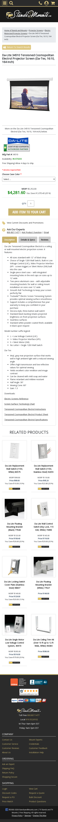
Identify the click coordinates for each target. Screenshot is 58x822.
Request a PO (8, 797)
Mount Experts (35, 739)
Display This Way (39, 815)
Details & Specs (28, 239)
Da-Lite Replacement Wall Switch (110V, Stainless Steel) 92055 (43, 468)
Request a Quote (36, 793)
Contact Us (7, 739)
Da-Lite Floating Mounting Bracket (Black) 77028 (14, 526)
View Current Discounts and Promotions (25, 222)
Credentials (34, 744)
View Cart (33, 788)
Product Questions (37, 801)
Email (46, 232)
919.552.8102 (32, 719)
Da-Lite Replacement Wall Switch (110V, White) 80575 (14, 468)
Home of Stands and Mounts (15, 30)
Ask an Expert (8, 764)
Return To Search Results (18, 47)
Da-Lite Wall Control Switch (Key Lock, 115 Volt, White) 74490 (43, 526)
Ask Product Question (32, 232)
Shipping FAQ (8, 768)
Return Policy (8, 772)
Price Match (7, 801)
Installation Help (36, 752)
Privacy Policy (17, 815)
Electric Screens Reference (16, 398)
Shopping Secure (9, 776)
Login (4, 788)
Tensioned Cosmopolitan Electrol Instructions (25, 409)
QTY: (24, 203)
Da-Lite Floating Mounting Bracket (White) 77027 (43, 584)
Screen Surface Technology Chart (19, 404)
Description (9, 239)
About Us (6, 752)
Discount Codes (9, 793)
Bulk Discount (35, 797)
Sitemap (27, 815)
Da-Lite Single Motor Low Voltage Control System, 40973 (14, 642)
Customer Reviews (10, 748)
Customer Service (10, 744)
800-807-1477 (13, 232)
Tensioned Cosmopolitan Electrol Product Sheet (26, 414)
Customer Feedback (38, 748)
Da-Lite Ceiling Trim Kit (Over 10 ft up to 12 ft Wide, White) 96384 (43, 642)
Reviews (44, 239)
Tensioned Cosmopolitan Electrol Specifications (26, 419)
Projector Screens (36, 30)
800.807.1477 (33, 715)
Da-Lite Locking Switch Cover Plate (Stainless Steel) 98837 (14, 584)
